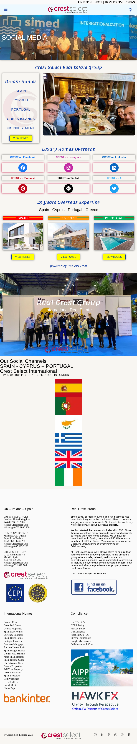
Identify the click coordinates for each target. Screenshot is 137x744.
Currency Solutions (13, 635)
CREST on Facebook (22, 157)
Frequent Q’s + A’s (80, 635)
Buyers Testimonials (81, 638)
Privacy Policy (78, 629)
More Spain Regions (14, 657)
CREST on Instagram (68, 157)
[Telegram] (68, 188)
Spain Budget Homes (14, 651)
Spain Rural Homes (13, 638)
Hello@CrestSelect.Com (16, 524)
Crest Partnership (12, 673)
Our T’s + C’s (78, 622)
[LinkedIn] (103, 734)
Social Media (10, 685)
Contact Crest (10, 622)
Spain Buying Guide (14, 660)
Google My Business (81, 641)
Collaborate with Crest (82, 644)
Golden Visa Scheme (14, 654)
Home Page (9, 688)
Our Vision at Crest (13, 663)
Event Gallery (11, 682)
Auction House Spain (14, 647)
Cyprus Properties (13, 629)
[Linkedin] (114, 167)
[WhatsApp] (116, 734)
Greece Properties (13, 666)
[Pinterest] (22, 188)
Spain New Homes (13, 632)
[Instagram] (68, 167)
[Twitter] (114, 188)
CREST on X (114, 178)
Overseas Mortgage (13, 644)
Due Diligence (78, 632)
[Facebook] (22, 167)
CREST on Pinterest (23, 178)
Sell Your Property (13, 669)
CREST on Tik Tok (68, 178)
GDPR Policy (77, 625)
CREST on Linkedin (114, 157)
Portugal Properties (13, 641)
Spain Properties (12, 676)
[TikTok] (123, 734)
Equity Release (11, 679)
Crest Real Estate (12, 625)
